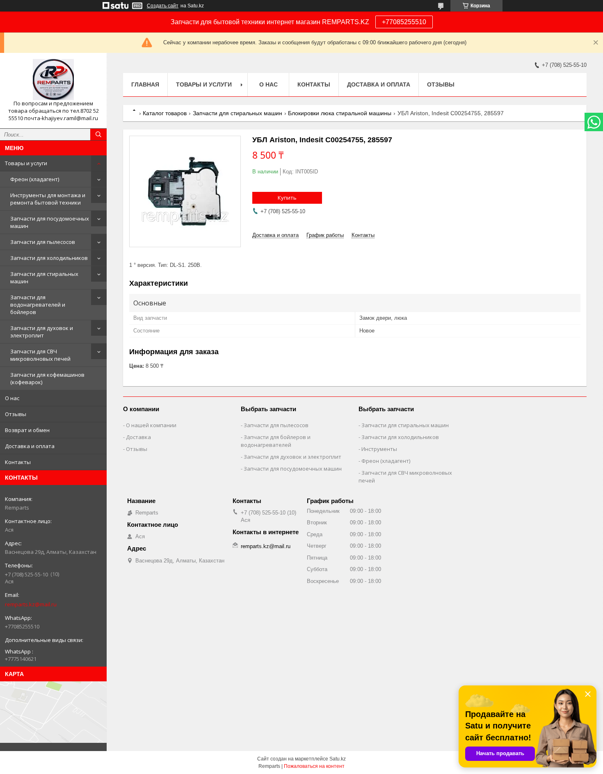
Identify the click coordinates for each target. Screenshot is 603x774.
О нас (12, 398)
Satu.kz (337, 759)
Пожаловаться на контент (314, 766)
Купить (287, 197)
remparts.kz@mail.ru (31, 604)
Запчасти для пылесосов (42, 242)
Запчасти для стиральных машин (44, 277)
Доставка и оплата (30, 446)
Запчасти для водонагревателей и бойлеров (37, 305)
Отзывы (15, 414)
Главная (145, 84)
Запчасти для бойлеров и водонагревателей (276, 440)
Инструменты (379, 449)
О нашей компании (151, 425)
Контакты (18, 462)
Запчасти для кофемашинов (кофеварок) (47, 378)
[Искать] (98, 134)
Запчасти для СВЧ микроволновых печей (40, 355)
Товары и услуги (26, 163)
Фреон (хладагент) (34, 179)
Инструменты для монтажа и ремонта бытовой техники (47, 198)
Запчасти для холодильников (49, 258)
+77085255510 (404, 21)
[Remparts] (53, 79)
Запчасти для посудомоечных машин (49, 222)
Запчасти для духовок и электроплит (41, 331)
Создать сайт (162, 6)
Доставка (138, 437)
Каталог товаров (165, 113)
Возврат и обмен (27, 430)
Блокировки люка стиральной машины (339, 113)
